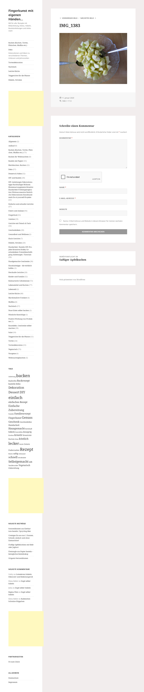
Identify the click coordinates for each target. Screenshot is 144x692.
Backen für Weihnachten (18, 157)
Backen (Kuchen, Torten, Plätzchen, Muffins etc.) (18, 44)
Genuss (27, 417)
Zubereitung (13, 468)
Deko (19, 53)
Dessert (13, 392)
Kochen (11, 435)
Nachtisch (12, 67)
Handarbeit (13, 425)
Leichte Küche (14, 71)
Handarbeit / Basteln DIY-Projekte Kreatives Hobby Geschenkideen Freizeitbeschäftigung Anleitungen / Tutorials (20, 251)
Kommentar (66, 138)
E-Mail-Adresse (67, 198)
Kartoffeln (19, 432)
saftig (15, 453)
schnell (12, 457)
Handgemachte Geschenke (19, 261)
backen (23, 375)
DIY (22, 392)
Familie (11, 414)
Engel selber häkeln (23, 588)
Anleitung (12, 377)
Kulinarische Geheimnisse (18, 281)
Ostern (27, 444)
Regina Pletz (13, 592)
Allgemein (12, 141)
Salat (10, 332)
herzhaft (28, 429)
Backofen (12, 381)
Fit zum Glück (14, 662)
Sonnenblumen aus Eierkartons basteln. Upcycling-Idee (19, 529)
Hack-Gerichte (14, 238)
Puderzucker (14, 450)
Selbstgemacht (18, 461)
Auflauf (11, 146)
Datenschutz (13, 678)
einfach (15, 397)
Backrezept (23, 380)
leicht (21, 444)
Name (62, 187)
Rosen (10, 454)
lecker (13, 443)
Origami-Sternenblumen (18, 558)
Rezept (26, 449)
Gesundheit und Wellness (18, 234)
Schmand (22, 454)
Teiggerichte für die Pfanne (19, 75)
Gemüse (11, 219)
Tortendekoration (15, 62)
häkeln (11, 432)
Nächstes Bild (87, 18)
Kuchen (11, 439)
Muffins (11, 302)
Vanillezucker (13, 465)
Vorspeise (12, 353)
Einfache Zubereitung (16, 408)
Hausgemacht (16, 428)
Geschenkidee (26, 422)
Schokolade (22, 458)
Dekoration (16, 388)
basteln (11, 383)
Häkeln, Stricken (15, 80)
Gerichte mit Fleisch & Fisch (19, 223)
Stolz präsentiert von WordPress (72, 279)
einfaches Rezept (17, 402)
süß (30, 462)
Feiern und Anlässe (16, 211)
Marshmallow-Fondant (17, 298)
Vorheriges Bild (69, 18)
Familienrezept (22, 413)
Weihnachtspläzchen (16, 358)
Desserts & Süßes (15, 173)
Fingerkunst (14, 417)
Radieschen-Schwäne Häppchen (19, 600)
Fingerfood (12, 215)
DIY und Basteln (14, 178)
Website (63, 209)
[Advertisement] (26, 108)
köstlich (23, 438)
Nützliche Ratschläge (16, 314)
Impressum (12, 682)
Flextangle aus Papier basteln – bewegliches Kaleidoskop (20, 552)
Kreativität (27, 435)
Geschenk (13, 421)
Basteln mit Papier (15, 161)
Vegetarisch (13, 349)
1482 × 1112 (67, 101)
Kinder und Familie (16, 276)
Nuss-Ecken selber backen (18, 310)
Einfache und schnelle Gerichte (20, 204)
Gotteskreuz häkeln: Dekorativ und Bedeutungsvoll (20, 575)
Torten (11, 341)
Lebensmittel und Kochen (18, 285)
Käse (17, 439)
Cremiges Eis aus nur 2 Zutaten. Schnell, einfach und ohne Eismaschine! (20, 538)
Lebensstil (12, 289)
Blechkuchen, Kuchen (17, 165)
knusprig (27, 432)
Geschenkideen (14, 230)
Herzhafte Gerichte (16, 272)
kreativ (18, 435)
